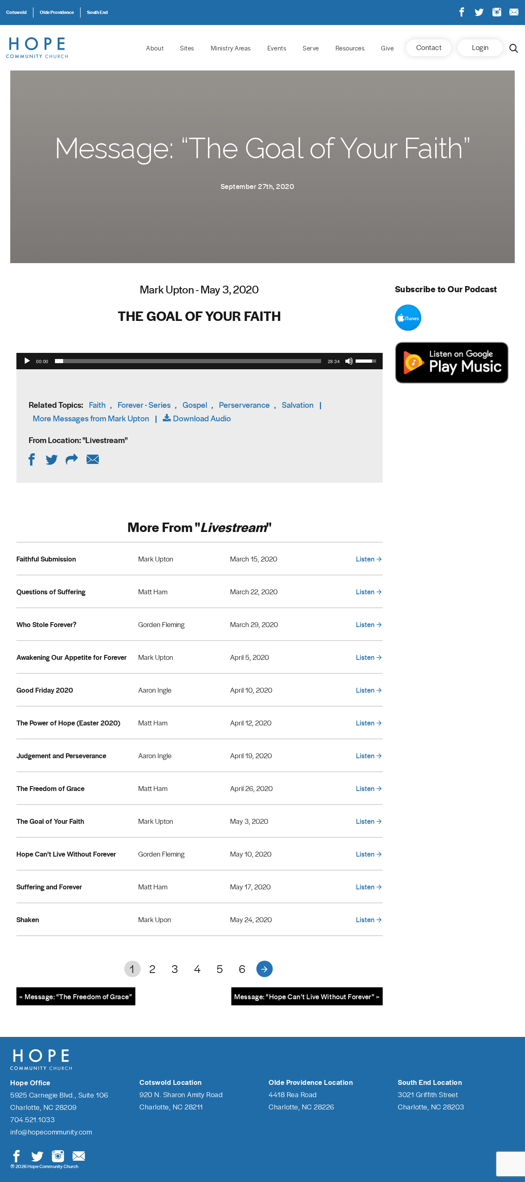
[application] (199, 361)
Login (480, 47)
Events (276, 48)
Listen (365, 559)
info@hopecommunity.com (51, 1132)
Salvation (298, 405)
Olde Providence (57, 12)
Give (387, 48)
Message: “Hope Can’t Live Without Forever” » (306, 996)
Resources (350, 48)
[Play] (27, 361)
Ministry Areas (231, 48)
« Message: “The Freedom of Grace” (75, 996)
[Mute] (349, 361)
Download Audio (202, 418)
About (155, 48)
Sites (187, 48)
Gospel (195, 405)
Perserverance (244, 405)
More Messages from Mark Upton (91, 418)
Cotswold (16, 12)
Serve (311, 48)
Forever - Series (144, 405)
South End (97, 12)
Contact (429, 47)
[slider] (188, 361)
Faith (97, 405)
